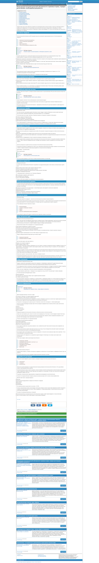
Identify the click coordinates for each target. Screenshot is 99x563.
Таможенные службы (23, 15)
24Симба (20, 1)
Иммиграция (70, 8)
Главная (41, 1)
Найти (81, 1)
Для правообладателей (42, 556)
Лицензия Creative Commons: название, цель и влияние (30, 434)
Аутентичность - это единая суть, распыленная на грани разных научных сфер (36, 542)
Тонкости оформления (23, 23)
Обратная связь (20, 555)
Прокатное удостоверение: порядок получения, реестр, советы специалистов (36, 447)
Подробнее (63, 430)
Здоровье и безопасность (73, 9)
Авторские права (22, 19)
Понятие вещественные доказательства (31, 67)
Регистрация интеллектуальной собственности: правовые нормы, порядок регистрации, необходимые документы (39, 461)
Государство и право (72, 5)
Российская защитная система (24, 14)
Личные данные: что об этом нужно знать (32, 155)
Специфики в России (22, 16)
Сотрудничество (41, 554)
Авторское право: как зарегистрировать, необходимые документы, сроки (38, 51)
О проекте (45, 1)
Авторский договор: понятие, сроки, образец (28, 502)
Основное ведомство (23, 17)
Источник (18, 399)
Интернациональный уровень (24, 18)
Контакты (50, 1)
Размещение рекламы (42, 555)
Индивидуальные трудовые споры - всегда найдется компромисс (36, 289)
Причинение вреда (71, 6)
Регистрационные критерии (24, 13)
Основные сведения (22, 12)
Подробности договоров (23, 24)
